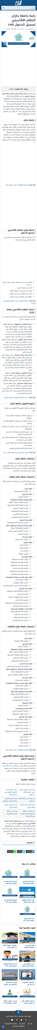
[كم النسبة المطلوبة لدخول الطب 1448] (10, 956)
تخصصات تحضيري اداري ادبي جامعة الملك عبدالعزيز (27, 792)
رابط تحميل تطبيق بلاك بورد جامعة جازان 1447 (28, 902)
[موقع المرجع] (18, 3)
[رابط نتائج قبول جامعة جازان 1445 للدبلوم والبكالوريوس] (27, 911)
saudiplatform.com (7, 765)
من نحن (29, 1023)
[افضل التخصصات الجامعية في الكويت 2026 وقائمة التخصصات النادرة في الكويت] (10, 974)
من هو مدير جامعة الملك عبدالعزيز (27, 799)
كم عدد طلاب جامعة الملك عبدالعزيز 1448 (10, 1002)
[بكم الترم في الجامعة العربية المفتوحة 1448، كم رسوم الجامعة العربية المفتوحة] (27, 937)
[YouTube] (12, 1020)
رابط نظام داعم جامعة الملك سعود (27, 806)
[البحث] (4, 8)
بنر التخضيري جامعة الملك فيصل (11, 806)
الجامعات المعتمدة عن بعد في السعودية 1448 (28, 984)
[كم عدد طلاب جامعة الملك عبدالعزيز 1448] (10, 993)
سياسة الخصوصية (11, 1023)
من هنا (29, 284)
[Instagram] (16, 1020)
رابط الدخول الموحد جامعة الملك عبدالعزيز (10, 799)
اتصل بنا (22, 1023)
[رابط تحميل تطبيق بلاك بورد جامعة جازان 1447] (27, 892)
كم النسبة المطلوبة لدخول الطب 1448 (10, 965)
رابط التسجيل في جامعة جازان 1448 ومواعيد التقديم (28, 883)
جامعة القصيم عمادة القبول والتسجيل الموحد (19, 302)
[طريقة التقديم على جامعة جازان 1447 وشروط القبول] (10, 892)
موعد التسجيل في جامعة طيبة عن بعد (15, 452)
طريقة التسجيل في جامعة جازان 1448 (10, 882)
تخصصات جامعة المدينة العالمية (12, 812)
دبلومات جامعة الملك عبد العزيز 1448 (10, 946)
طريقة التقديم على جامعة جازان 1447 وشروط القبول (10, 902)
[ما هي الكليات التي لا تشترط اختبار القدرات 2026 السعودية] (27, 993)
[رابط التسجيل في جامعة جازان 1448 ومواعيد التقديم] (27, 873)
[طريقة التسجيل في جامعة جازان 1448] (10, 873)
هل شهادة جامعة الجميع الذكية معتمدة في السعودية (27, 813)
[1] (34, 142)
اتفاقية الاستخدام (18, 1026)
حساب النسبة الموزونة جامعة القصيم (16, 397)
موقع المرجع (10, 106)
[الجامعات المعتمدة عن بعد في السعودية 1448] (27, 974)
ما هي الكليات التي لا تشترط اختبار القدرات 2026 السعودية (27, 1004)
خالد (27, 29)
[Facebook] (26, 1020)
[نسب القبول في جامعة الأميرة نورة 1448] (27, 956)
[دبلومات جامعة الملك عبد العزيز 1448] (10, 937)
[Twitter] (21, 1020)
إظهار (11, 89)
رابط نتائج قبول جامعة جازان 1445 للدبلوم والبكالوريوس (28, 921)
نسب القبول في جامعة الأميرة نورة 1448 (28, 966)
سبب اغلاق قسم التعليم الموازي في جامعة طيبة (11, 792)
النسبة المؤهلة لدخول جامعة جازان (17, 185)
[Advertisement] (18, 67)
